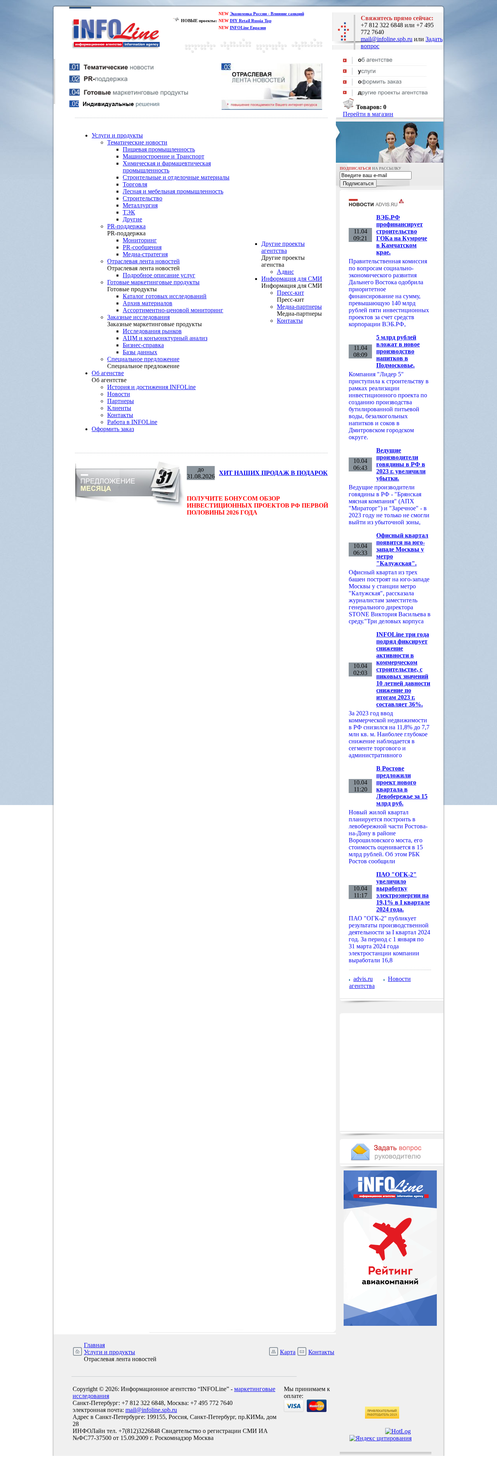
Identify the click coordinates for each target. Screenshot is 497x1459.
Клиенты (119, 408)
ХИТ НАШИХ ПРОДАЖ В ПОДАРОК (273, 473)
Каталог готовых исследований (165, 296)
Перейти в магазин (368, 114)
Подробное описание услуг (159, 275)
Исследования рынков (152, 331)
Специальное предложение (143, 359)
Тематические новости (137, 142)
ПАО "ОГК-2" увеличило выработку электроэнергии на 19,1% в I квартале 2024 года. (403, 892)
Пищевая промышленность (159, 149)
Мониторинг (140, 240)
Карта (287, 1352)
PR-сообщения (142, 247)
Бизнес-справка (143, 345)
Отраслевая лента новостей (143, 261)
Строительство (142, 198)
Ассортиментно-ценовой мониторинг (173, 310)
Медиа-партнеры (299, 306)
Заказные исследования (138, 317)
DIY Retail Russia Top (250, 20)
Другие (132, 219)
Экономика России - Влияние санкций (267, 13)
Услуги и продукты (117, 135)
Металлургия (140, 205)
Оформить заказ (113, 429)
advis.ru (363, 979)
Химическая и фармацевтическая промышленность (167, 167)
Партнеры (120, 401)
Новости (118, 394)
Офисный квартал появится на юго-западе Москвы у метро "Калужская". (402, 549)
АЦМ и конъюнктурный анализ (165, 338)
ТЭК (129, 212)
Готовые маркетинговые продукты (153, 282)
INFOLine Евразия (248, 27)
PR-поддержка (126, 226)
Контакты (120, 415)
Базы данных (140, 352)
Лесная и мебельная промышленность (173, 191)
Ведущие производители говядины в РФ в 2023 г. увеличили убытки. (401, 464)
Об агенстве (108, 373)
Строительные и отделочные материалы (176, 177)
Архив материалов (147, 303)
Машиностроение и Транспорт (163, 156)
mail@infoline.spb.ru (386, 39)
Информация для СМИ (291, 278)
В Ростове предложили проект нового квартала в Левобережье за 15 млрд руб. (401, 786)
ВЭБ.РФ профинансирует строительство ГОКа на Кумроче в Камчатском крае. (401, 235)
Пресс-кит (290, 292)
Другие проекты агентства (283, 247)
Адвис (285, 271)
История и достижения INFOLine (151, 387)
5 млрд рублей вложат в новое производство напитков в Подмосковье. (398, 351)
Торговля (135, 184)
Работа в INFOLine (132, 422)
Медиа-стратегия (145, 254)
